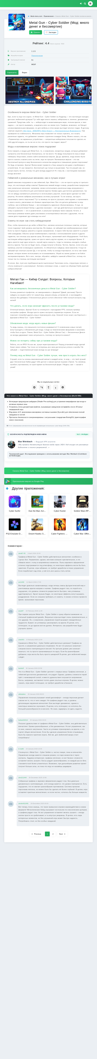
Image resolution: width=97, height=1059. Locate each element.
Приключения (37, 56)
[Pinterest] (62, 387)
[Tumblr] (55, 387)
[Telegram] (34, 387)
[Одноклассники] (48, 387)
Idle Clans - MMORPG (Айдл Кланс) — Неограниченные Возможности (52, 131)
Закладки (52, 32)
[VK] (41, 387)
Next (61, 834)
